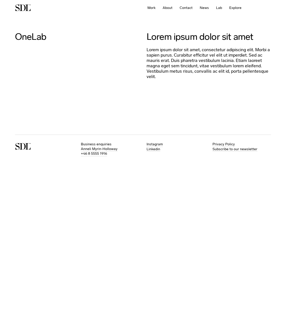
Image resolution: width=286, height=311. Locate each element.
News (204, 8)
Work (151, 8)
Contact (186, 8)
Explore (235, 8)
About (167, 8)
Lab (219, 8)
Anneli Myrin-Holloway (99, 149)
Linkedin (153, 149)
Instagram (155, 144)
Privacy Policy (223, 144)
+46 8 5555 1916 (94, 153)
